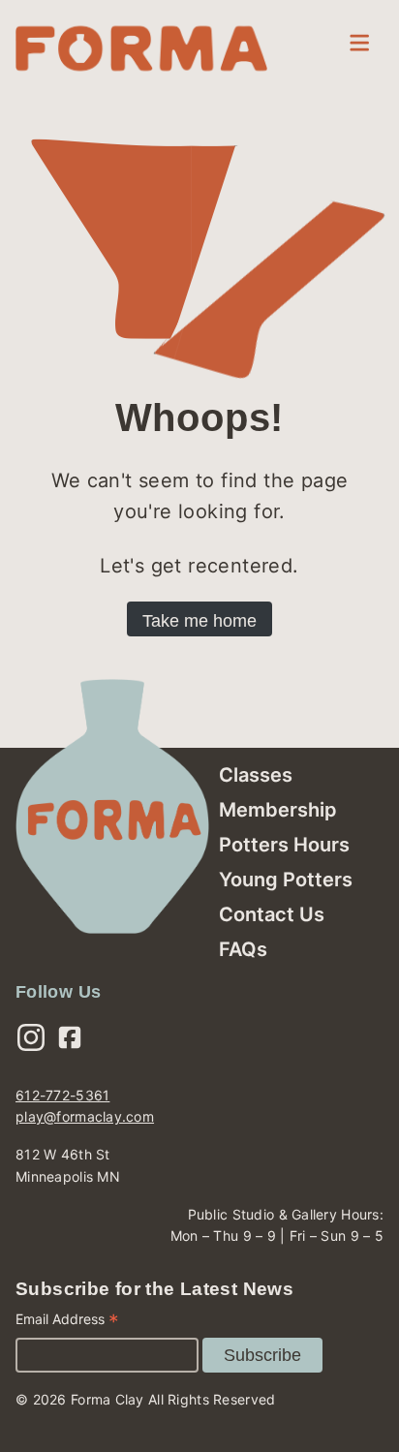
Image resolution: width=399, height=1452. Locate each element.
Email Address (67, 1322)
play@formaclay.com (84, 1116)
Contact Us (271, 914)
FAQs (243, 949)
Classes (255, 775)
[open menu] (359, 42)
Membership (278, 809)
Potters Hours (284, 844)
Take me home (199, 621)
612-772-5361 (62, 1095)
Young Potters (286, 879)
